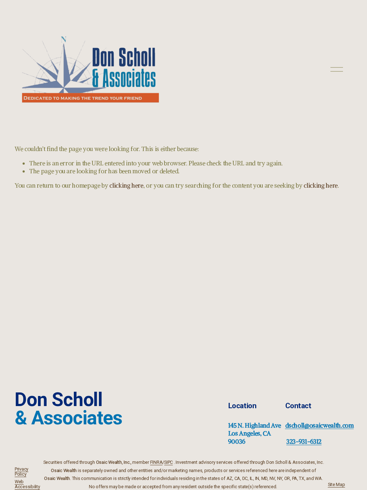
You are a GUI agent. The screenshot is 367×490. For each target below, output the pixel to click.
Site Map (336, 484)
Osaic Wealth (64, 470)
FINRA (156, 462)
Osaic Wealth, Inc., (114, 462)
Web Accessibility (27, 484)
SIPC (168, 462)
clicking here (126, 185)
